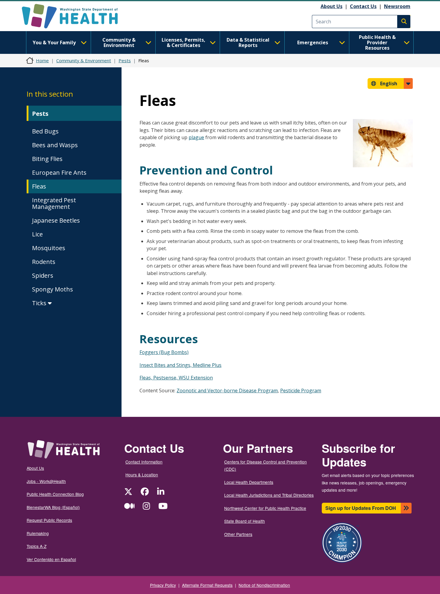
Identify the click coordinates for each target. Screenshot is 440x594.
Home (42, 60)
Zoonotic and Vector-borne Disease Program (227, 390)
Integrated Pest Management (54, 203)
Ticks (40, 303)
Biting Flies (47, 159)
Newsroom (397, 6)
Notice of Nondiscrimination (264, 585)
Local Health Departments (248, 482)
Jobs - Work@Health (46, 481)
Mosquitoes (48, 248)
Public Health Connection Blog (55, 494)
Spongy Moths (52, 289)
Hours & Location (141, 475)
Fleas (39, 186)
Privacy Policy (163, 585)
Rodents (43, 262)
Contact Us (363, 6)
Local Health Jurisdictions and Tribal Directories (269, 495)
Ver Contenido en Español (51, 559)
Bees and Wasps (55, 145)
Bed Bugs (45, 131)
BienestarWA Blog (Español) (53, 507)
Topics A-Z (36, 546)
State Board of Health (244, 521)
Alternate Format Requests (207, 585)
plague (196, 137)
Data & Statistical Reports (248, 42)
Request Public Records (49, 520)
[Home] (75, 16)
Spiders (42, 275)
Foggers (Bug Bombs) (164, 352)
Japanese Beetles (56, 220)
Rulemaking (38, 533)
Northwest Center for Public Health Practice (265, 508)
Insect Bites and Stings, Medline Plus (180, 365)
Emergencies (312, 42)
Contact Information (144, 462)
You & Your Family (54, 42)
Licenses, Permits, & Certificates (183, 42)
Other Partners (238, 534)
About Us (331, 6)
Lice (37, 234)
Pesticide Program (300, 390)
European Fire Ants (59, 172)
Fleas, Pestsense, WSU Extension (176, 377)
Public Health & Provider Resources (377, 42)
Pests (125, 60)
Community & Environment (119, 42)
